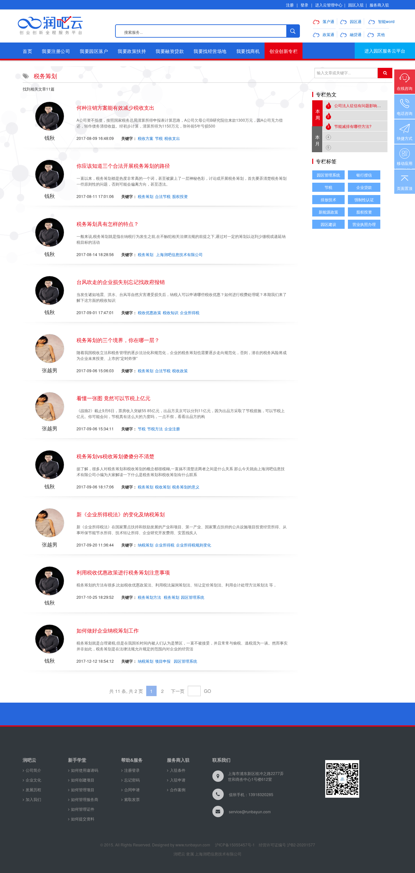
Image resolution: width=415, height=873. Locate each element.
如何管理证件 (82, 809)
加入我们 (33, 799)
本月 (317, 140)
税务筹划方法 (149, 597)
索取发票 (132, 799)
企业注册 (172, 428)
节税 (159, 138)
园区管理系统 (192, 597)
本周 (317, 114)
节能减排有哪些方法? (349, 126)
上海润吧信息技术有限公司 (179, 254)
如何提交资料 (82, 818)
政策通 (328, 34)
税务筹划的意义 (185, 486)
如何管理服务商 (84, 799)
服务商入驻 (379, 4)
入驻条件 (177, 770)
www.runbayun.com (192, 844)
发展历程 (33, 789)
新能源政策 (328, 212)
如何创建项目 (82, 779)
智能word (386, 21)
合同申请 (132, 789)
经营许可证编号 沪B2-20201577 (287, 844)
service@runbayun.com (250, 811)
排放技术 (328, 199)
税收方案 (145, 138)
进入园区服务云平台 (384, 50)
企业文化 (33, 779)
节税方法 (155, 428)
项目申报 (163, 661)
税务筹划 (145, 196)
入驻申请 (177, 779)
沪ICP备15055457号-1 (235, 844)
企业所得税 (189, 312)
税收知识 (170, 312)
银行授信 (364, 175)
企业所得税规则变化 (193, 544)
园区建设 (328, 224)
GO (207, 691)
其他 (381, 34)
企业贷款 (364, 187)
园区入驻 (356, 4)
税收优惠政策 (149, 312)
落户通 (328, 21)
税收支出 (172, 138)
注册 (290, 4)
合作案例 (177, 789)
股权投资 (180, 196)
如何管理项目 (82, 789)
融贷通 (356, 34)
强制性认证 (364, 199)
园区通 (356, 21)
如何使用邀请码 (84, 770)
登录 (304, 4)
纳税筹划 (145, 544)
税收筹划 (163, 486)
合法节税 (163, 196)
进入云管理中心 (328, 4)
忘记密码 (132, 779)
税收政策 (180, 370)
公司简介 (33, 770)
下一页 (177, 691)
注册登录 (132, 770)
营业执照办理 (364, 224)
